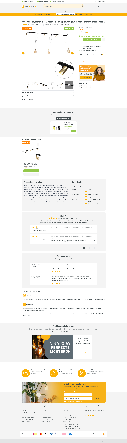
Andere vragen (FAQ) (47, 419)
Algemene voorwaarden (27, 414)
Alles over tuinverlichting (69, 417)
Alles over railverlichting (69, 423)
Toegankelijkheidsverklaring (28, 417)
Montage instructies (68, 414)
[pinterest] (90, 415)
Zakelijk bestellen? (47, 421)
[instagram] (88, 415)
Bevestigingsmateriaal (63, 118)
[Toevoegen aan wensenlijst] (103, 39)
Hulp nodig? (46, 106)
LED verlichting (44, 11)
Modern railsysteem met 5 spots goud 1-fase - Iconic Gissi (30, 164)
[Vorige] (23, 53)
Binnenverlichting (25, 11)
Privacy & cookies (26, 416)
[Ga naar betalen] (72, 53)
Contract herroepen (47, 417)
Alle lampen (66, 408)
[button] (63, 14)
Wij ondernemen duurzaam (28, 412)
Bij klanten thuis (70, 106)
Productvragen (80, 106)
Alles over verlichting (68, 416)
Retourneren (45, 416)
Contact (23, 423)
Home (23, 18)
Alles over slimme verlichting (70, 424)
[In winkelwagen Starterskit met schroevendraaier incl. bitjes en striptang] (73, 131)
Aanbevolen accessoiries (57, 106)
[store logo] (29, 6)
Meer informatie (83, 222)
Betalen (44, 410)
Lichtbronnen (76, 11)
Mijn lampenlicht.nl (47, 408)
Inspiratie (65, 410)
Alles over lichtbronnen (69, 421)
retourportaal (47, 313)
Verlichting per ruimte (65, 11)
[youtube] (93, 415)
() (31, 24)
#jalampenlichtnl (26, 421)
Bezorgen (44, 412)
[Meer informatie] (76, 14)
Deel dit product (65, 24)
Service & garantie (47, 414)
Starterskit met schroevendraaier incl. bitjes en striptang (69, 123)
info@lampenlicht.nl (88, 313)
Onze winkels (25, 410)
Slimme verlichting (54, 11)
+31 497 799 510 (99, 313)
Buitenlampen (35, 11)
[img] (48, 53)
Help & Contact (98, 1)
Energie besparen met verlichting (71, 428)
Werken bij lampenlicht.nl (28, 419)
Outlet (88, 11)
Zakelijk (83, 11)
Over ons (24, 408)
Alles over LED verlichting (69, 419)
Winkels (104, 1)
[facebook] (85, 415)
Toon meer (76, 207)
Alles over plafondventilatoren (70, 426)
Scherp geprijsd (95, 11)
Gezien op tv (66, 412)
